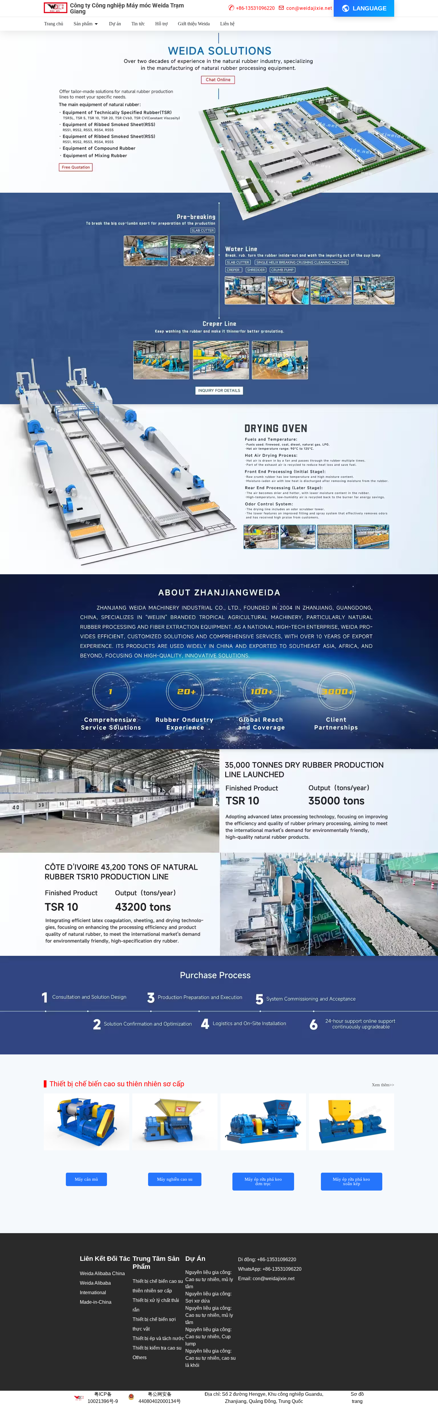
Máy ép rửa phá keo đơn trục (263, 1181)
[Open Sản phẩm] (96, 23)
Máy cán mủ (86, 1179)
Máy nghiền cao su (174, 1179)
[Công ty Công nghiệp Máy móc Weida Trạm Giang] (55, 7)
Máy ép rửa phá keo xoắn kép (351, 1181)
